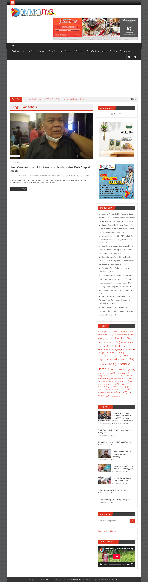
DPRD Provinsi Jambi (106, 373)
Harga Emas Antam (120, 376)
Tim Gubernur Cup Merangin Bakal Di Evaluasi (114, 442)
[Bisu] (128, 564)
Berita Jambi (17, 51)
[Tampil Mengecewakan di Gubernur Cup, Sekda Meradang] (104, 453)
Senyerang (79, 176)
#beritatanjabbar (104, 332)
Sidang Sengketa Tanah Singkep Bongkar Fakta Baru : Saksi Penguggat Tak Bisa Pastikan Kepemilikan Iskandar (116, 260)
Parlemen (79, 51)
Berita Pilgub (108, 353)
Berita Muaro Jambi (109, 349)
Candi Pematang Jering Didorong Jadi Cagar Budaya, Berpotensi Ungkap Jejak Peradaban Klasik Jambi (116, 249)
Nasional (68, 51)
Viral (121, 392)
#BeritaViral (118, 332)
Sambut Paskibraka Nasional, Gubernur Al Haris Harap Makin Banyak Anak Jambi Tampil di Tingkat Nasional (116, 228)
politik (112, 387)
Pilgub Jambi (124, 384)
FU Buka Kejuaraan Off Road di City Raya (113, 490)
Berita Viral (41, 51)
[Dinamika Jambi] (13, 45)
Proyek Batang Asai (57, 176)
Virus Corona (116, 396)
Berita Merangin (122, 346)
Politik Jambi (122, 387)
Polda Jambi (103, 387)
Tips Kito (113, 51)
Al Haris (110, 334)
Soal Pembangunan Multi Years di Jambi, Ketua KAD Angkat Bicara (50, 169)
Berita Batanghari (123, 334)
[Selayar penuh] (132, 564)
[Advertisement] (74, 77)
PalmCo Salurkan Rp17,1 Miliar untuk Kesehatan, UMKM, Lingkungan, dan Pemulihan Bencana (116, 311)
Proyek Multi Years (69, 176)
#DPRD (101, 334)
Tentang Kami (125, 51)
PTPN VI (126, 389)
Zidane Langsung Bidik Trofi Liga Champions (114, 500)
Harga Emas (104, 376)
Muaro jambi (124, 381)
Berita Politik (92, 51)
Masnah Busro (109, 381)
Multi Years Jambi (37, 176)
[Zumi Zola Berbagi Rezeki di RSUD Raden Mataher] (104, 480)
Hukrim (30, 51)
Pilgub (101, 384)
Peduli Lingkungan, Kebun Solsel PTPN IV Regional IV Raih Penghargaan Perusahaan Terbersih (115, 300)
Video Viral (111, 393)
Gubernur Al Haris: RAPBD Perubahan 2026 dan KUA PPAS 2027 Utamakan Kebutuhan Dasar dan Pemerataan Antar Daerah (117, 217)
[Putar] (101, 564)
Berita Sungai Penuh (115, 356)
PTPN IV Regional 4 (113, 389)
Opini (104, 51)
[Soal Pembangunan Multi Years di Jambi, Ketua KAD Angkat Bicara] (51, 136)
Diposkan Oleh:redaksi (19, 176)
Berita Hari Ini (119, 338)
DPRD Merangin (126, 369)
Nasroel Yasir (47, 176)
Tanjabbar (102, 393)
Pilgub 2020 (111, 384)
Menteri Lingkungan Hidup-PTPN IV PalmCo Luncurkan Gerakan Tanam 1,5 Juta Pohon (58, 99)
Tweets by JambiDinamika (107, 531)
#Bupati (129, 332)
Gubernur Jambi (123, 373)
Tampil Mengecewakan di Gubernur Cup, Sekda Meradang (122, 454)
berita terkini (123, 359)
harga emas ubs (120, 379)
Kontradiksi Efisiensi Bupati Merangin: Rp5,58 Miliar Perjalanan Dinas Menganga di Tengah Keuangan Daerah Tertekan (116, 279)
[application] (116, 556)
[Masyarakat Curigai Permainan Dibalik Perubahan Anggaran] (104, 468)
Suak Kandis (87, 176)
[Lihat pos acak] (135, 57)
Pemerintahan (54, 51)
